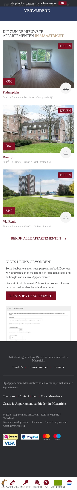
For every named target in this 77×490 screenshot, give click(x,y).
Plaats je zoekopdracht (30, 296)
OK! (62, 3)
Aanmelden (12, 487)
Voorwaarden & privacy (15, 422)
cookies (30, 3)
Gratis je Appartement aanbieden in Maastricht (34, 403)
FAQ (46, 487)
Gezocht (37, 487)
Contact (24, 396)
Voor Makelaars (51, 396)
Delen (65, 46)
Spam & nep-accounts (56, 422)
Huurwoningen (38, 367)
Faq (34, 396)
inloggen (25, 487)
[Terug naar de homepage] (4, 484)
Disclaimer (36, 422)
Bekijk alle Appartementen (36, 238)
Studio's (18, 367)
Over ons (9, 396)
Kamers (58, 367)
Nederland (8, 418)
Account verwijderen (14, 425)
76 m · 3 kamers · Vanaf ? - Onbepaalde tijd (27, 226)
